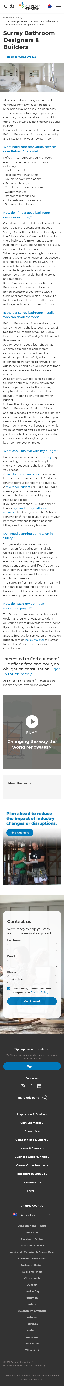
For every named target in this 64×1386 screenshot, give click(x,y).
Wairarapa (32, 1337)
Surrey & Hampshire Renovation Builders (23, 21)
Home (6, 17)
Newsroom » (32, 1182)
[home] (30, 6)
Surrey (47, 457)
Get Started (32, 1001)
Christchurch (32, 1278)
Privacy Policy (39, 992)
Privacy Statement (12, 1365)
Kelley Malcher (34, 639)
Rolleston (32, 1317)
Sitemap (41, 1365)
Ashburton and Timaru (32, 1225)
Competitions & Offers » (32, 1139)
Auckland (32, 1232)
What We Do (52, 21)
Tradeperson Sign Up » (32, 1173)
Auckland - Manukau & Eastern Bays (32, 1252)
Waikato (32, 1330)
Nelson (32, 1304)
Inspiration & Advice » (32, 1114)
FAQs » (32, 1190)
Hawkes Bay (32, 1291)
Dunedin (32, 1284)
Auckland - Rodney (32, 1265)
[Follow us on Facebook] (32, 1086)
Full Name (14, 940)
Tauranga (32, 1323)
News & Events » (32, 1148)
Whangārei (32, 1350)
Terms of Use (30, 1365)
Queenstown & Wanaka (32, 1310)
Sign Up (32, 1066)
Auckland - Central (32, 1239)
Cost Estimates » (32, 1122)
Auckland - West (32, 1271)
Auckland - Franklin (32, 1245)
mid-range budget (18, 487)
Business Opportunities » (32, 1156)
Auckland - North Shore (32, 1258)
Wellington (32, 1343)
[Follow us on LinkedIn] (40, 1086)
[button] (49, 6)
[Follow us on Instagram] (24, 1086)
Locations (16, 17)
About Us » (32, 1131)
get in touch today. (31, 671)
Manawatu (32, 1297)
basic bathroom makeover (23, 474)
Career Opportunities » (32, 1165)
